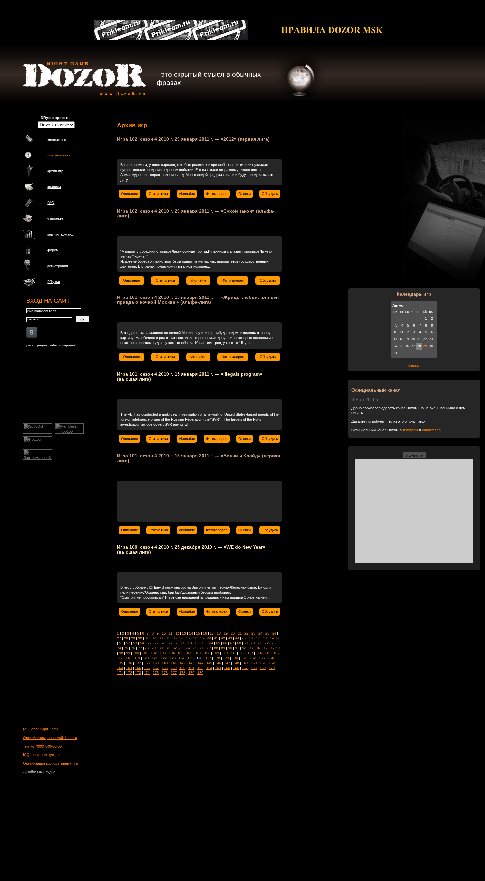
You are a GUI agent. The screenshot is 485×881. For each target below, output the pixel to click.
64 (211, 643)
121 (155, 658)
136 (129, 663)
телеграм (410, 430)
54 (142, 643)
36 (181, 638)
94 (258, 648)
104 (172, 653)
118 (128, 658)
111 (233, 653)
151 (263, 663)
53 (135, 643)
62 (197, 643)
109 (216, 653)
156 (147, 668)
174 (147, 673)
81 (168, 648)
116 (276, 653)
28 (126, 638)
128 (217, 658)
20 (233, 633)
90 (230, 648)
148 (236, 663)
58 (170, 643)
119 (137, 658)
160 (182, 668)
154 (129, 668)
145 (209, 663)
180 (200, 673)
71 (260, 643)
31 (147, 638)
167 (245, 668)
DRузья (53, 282)
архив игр (55, 171)
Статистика (158, 194)
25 (267, 633)
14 (191, 633)
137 (138, 663)
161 (191, 668)
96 (272, 648)
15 (198, 633)
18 (219, 633)
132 (253, 658)
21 (240, 633)
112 (241, 653)
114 (259, 653)
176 (165, 673)
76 (133, 648)
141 (174, 663)
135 (120, 663)
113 (250, 653)
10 (164, 633)
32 (154, 638)
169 (263, 668)
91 (237, 648)
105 (180, 653)
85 (195, 648)
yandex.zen (431, 430)
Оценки (244, 194)
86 (202, 648)
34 (168, 638)
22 (246, 633)
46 (251, 638)
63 (204, 643)
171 (120, 673)
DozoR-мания (58, 155)
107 (198, 653)
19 (226, 633)
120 (146, 658)
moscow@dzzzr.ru (62, 738)
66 (225, 643)
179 (191, 673)
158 (165, 668)
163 (209, 668)
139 (156, 663)
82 (175, 648)
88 (216, 648)
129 (226, 658)
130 (235, 658)
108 (207, 653)
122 (164, 658)
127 (208, 658)
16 (205, 633)
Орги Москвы (34, 738)
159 (174, 668)
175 (156, 673)
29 (133, 638)
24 (260, 633)
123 (173, 658)
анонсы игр (56, 139)
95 (265, 648)
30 (140, 638)
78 (147, 648)
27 (119, 638)
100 (136, 653)
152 (272, 663)
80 (161, 648)
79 (154, 648)
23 (253, 633)
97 (278, 648)
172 (129, 673)
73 (273, 643)
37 (188, 638)
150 (254, 663)
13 (184, 633)
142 (182, 663)
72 (267, 643)
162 (200, 668)
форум (53, 250)
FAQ (50, 203)
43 (230, 638)
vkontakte (187, 194)
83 (181, 648)
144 (200, 663)
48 (265, 638)
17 (212, 633)
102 (154, 653)
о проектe (55, 218)
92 (244, 648)
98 (121, 653)
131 (244, 658)
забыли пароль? (62, 345)
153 (120, 668)
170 (272, 668)
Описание (129, 194)
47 (258, 638)
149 (245, 663)
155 (138, 668)
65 (218, 643)
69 (246, 643)
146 (218, 663)
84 (188, 648)
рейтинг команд (60, 234)
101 (145, 653)
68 (239, 643)
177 (174, 673)
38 (195, 638)
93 (251, 648)
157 (156, 668)
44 (237, 638)
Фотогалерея (216, 194)
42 (223, 638)
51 (121, 643)
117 (120, 658)
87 (209, 648)
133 (262, 658)
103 (163, 653)
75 (126, 648)
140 (165, 663)
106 (189, 653)
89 (223, 648)
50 (278, 638)
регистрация (57, 266)
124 (181, 658)
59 (176, 643)
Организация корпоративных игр (50, 763)
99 (128, 653)
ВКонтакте (414, 455)
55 (149, 643)
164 (218, 668)
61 (190, 643)
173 (138, 673)
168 (254, 668)
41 (216, 638)
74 (119, 648)
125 (190, 658)
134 (271, 658)
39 (202, 638)
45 (244, 638)
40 (209, 638)
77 (140, 648)
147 (227, 663)
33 (161, 638)
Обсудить (270, 194)
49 (272, 638)
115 (267, 653)
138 (147, 663)
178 (182, 673)
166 (236, 668)
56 (156, 643)
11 (170, 633)
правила (54, 187)
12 (177, 633)
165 (227, 668)
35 (175, 638)
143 (191, 663)
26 (274, 633)
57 (163, 643)
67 (232, 643)
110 (225, 653)
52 (128, 643)
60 (183, 643)
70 (253, 643)
